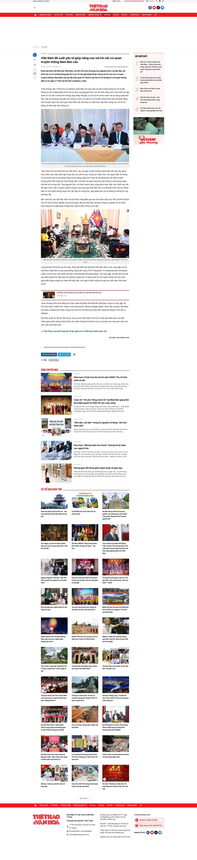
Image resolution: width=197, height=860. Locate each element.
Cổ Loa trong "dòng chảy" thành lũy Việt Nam (85, 726)
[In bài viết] (35, 65)
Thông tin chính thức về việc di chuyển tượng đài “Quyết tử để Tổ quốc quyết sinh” (84, 698)
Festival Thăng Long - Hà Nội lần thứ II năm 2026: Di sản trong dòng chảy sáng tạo (115, 698)
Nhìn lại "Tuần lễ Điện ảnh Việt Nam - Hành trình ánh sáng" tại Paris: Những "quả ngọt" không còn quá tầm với (151, 67)
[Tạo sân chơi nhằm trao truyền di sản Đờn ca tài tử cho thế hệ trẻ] (85, 596)
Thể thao (69, 15)
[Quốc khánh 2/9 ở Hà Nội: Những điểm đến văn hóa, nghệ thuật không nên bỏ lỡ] (54, 625)
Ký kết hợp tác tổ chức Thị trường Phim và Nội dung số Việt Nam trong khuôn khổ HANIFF (115, 727)
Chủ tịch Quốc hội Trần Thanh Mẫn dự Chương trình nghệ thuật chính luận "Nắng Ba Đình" (54, 698)
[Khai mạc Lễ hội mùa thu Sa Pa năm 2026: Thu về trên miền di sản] (56, 382)
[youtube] (154, 7)
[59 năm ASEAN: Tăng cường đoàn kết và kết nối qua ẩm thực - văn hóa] (85, 532)
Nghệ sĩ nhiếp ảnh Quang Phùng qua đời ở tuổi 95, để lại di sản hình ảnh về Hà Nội (115, 639)
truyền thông (53, 360)
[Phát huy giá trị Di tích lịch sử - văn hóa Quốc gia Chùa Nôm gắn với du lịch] (54, 500)
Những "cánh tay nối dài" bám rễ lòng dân (53, 785)
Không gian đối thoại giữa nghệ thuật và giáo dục (98, 468)
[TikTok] (163, 1)
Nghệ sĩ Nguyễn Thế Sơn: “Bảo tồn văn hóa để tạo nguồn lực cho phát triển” (54, 580)
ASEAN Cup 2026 (45, 15)
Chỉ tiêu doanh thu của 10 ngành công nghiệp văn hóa (151, 109)
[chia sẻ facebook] (35, 60)
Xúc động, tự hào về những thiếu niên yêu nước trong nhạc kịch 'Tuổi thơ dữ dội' (54, 545)
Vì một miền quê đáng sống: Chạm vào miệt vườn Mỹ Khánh (84, 667)
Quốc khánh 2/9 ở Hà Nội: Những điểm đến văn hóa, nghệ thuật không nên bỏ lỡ (53, 639)
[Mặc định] (35, 73)
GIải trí (124, 15)
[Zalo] (162, 7)
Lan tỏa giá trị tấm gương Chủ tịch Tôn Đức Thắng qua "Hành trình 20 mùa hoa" (85, 756)
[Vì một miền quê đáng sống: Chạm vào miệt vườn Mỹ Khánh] (85, 655)
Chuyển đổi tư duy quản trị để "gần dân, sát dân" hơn (115, 667)
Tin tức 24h (58, 15)
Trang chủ (36, 47)
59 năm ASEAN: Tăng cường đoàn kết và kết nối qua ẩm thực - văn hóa (84, 545)
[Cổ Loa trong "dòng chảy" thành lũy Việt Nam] (85, 714)
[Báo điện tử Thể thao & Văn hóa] (98, 7)
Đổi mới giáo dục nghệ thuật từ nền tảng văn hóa (54, 608)
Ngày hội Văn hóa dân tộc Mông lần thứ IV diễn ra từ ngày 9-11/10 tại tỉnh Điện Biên (115, 609)
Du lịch (116, 15)
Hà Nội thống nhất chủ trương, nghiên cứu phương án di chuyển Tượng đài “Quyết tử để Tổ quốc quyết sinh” (114, 515)
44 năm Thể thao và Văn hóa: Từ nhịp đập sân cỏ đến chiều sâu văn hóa (115, 786)
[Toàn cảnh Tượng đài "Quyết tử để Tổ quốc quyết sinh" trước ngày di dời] (54, 655)
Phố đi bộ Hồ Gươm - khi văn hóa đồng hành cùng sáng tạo (150, 99)
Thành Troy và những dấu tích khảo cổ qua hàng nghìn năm (115, 755)
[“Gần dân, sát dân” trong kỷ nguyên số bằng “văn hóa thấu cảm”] (56, 428)
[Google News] (116, 67)
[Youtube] (160, 1)
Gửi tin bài (151, 1)
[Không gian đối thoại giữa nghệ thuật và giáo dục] (56, 473)
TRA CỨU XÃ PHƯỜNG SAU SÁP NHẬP (134, 1)
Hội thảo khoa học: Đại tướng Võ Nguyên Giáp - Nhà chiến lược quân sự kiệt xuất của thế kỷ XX (54, 756)
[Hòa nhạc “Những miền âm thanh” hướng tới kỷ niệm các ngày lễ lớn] (56, 450)
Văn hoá (44, 47)
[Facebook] (156, 1)
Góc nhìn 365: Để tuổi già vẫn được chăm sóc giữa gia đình (85, 785)
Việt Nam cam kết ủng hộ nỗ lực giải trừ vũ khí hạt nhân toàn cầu (79, 293)
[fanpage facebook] (150, 7)
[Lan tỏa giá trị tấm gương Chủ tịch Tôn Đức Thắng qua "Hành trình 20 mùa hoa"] (85, 743)
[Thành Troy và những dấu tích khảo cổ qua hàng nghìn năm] (115, 743)
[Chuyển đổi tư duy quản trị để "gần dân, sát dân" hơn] (115, 655)
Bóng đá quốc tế (94, 15)
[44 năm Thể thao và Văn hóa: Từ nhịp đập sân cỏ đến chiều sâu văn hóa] (115, 773)
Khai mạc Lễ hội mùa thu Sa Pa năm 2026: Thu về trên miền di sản (100, 379)
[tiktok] (158, 7)
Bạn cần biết (147, 15)
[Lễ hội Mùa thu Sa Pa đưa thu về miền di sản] (85, 500)
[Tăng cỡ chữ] (34, 69)
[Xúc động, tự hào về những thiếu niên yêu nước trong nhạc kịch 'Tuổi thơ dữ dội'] (54, 532)
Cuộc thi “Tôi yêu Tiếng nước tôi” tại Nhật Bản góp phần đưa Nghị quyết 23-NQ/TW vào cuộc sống (101, 401)
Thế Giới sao (134, 15)
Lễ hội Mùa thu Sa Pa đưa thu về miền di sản (84, 512)
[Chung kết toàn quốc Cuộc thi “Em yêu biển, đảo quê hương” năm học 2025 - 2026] (115, 567)
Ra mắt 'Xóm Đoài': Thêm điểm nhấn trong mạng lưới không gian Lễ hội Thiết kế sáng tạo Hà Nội (53, 727)
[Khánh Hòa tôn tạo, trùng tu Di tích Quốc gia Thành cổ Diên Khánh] (85, 625)
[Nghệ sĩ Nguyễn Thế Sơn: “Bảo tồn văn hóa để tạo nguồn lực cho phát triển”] (54, 567)
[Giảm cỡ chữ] (34, 77)
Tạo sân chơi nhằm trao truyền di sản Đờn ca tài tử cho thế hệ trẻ (84, 608)
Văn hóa (107, 15)
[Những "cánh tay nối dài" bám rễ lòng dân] (54, 773)
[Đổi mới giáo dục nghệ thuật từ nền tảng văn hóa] (54, 596)
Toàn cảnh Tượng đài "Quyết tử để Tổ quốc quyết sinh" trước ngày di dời (53, 668)
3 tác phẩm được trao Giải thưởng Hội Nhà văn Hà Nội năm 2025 (151, 80)
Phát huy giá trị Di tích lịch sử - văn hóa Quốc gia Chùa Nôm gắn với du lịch (54, 513)
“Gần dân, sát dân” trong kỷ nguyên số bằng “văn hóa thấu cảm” (100, 424)
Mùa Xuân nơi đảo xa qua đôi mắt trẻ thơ (150, 89)
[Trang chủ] (35, 15)
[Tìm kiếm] (34, 7)
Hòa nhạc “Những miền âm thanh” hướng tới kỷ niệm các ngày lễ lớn (100, 447)
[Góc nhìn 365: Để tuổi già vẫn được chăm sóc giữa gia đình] (85, 773)
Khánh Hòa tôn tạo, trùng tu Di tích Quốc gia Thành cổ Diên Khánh (84, 638)
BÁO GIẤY (117, 1)
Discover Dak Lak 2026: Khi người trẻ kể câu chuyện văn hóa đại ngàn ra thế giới (85, 580)
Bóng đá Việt (80, 15)
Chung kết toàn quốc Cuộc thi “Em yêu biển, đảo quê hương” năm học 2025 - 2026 (115, 580)
